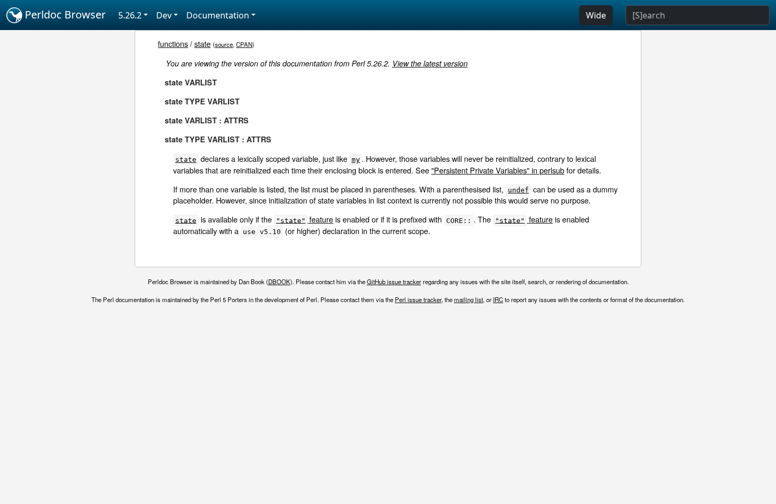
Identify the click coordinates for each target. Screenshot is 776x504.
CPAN (244, 44)
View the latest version (430, 63)
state (202, 43)
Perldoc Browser (64, 14)
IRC (498, 299)
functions (173, 43)
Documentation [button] (217, 15)
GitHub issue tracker (394, 281)
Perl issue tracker (418, 299)
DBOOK (279, 281)
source (224, 44)
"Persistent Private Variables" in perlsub (497, 170)
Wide (596, 15)
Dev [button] (164, 15)
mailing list (468, 299)
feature (305, 219)
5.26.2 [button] (129, 15)
